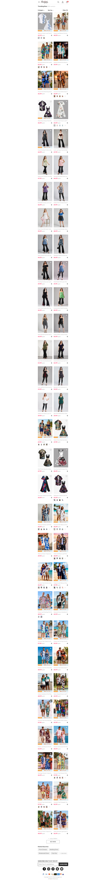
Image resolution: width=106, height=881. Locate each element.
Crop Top (54, 853)
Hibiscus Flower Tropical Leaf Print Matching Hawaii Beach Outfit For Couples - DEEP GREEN (45, 831)
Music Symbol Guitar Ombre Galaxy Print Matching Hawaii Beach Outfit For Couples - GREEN (61, 720)
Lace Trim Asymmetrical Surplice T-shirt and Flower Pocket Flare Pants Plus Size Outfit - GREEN (45, 360)
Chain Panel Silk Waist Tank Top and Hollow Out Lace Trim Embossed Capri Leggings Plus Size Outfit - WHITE (45, 229)
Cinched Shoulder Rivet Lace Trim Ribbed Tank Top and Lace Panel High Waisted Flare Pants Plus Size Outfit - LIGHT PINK (61, 176)
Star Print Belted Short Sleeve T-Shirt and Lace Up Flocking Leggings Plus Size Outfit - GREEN (61, 413)
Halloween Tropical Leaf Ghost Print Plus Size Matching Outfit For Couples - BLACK (61, 495)
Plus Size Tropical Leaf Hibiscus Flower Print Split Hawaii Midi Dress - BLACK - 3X (45, 495)
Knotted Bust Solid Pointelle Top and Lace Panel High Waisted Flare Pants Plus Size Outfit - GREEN (61, 308)
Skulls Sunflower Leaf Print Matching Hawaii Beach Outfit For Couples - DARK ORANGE (61, 553)
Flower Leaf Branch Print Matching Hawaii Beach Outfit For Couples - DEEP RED (45, 746)
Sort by (50, 10)
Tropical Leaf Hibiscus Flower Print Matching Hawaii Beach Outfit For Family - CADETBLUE (45, 440)
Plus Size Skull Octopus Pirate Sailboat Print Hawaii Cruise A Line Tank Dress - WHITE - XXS (61, 469)
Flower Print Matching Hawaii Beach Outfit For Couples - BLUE (45, 91)
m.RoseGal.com (45, 2)
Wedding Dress (54, 849)
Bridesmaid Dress (44, 853)
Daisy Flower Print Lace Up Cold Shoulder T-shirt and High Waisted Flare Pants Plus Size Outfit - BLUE (45, 255)
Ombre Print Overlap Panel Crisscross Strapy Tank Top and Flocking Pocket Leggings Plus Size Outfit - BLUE (61, 202)
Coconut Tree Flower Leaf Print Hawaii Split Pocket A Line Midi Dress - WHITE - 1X (61, 120)
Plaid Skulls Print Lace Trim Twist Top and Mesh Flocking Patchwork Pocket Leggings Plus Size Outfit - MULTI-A (61, 281)
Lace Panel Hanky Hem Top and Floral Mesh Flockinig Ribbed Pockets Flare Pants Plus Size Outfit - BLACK (45, 308)
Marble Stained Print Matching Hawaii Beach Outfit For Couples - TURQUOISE (61, 62)
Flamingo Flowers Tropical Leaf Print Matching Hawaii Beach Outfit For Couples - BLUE (45, 773)
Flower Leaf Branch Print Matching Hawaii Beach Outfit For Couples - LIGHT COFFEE (61, 33)
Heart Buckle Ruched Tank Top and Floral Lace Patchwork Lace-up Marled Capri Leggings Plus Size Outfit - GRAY (45, 334)
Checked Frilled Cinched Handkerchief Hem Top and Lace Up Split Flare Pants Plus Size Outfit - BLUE (61, 255)
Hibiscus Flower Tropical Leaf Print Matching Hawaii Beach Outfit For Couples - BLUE (45, 553)
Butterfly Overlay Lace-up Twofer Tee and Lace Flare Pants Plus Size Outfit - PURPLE (45, 202)
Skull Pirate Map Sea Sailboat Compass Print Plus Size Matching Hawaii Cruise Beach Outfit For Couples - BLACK (45, 469)
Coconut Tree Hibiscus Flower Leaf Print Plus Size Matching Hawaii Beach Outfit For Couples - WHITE (61, 524)
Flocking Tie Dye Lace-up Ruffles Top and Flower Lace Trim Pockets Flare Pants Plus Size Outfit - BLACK (45, 281)
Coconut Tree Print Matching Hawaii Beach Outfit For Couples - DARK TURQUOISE (45, 720)
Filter (64, 10)
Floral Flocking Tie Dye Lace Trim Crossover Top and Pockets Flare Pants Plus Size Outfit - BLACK (45, 150)
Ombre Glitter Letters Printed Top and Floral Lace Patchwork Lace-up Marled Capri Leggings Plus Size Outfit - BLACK (61, 334)
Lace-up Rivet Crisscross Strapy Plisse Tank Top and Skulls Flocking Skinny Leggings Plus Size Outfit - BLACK (45, 387)
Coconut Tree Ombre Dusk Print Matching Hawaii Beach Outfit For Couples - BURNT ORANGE (61, 667)
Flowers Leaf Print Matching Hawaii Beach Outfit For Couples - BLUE (45, 667)
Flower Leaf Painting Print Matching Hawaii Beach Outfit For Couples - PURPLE (45, 612)
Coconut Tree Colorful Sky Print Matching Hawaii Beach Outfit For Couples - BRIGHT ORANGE (45, 802)
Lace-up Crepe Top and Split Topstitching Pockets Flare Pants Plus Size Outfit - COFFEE (61, 150)
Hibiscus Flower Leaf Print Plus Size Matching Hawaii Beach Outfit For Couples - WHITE (45, 33)
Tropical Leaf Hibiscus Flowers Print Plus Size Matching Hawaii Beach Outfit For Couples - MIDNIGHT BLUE (61, 583)
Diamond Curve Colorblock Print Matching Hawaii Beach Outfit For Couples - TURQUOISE (61, 612)
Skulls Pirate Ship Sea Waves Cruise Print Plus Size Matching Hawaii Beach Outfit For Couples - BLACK (61, 440)
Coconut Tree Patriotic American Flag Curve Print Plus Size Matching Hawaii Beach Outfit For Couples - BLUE (45, 583)
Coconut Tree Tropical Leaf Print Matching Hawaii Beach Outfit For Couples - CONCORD (45, 641)
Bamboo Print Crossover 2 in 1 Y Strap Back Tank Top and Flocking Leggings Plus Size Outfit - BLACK (61, 387)
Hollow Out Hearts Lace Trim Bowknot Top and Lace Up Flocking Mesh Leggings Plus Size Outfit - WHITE (45, 413)
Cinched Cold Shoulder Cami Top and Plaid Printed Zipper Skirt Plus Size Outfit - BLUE (61, 229)
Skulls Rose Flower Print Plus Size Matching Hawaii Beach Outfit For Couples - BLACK (45, 120)
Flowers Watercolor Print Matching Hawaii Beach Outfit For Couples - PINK (61, 746)
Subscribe (63, 864)
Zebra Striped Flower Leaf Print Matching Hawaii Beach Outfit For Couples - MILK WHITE (61, 694)
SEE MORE (53, 841)
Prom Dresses (43, 849)
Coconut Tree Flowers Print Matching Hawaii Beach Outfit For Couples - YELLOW (61, 773)
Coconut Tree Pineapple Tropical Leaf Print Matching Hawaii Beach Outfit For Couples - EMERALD (61, 802)
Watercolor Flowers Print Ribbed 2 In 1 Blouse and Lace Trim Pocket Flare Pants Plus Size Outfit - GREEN (45, 176)
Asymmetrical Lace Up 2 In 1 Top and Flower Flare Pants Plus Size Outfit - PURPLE (61, 360)
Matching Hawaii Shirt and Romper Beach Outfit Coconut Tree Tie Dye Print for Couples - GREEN (45, 62)
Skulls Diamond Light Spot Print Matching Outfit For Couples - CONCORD (61, 831)
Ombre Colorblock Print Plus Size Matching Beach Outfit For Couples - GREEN (45, 694)
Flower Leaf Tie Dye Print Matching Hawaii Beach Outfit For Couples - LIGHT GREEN (61, 641)
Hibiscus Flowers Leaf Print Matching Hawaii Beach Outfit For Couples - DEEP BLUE (45, 524)
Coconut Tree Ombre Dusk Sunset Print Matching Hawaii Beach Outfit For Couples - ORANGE (61, 91)
